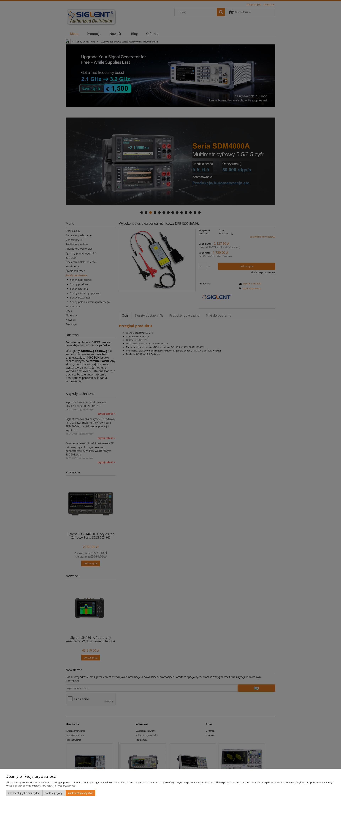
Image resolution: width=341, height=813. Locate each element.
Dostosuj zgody (54, 793)
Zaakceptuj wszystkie (80, 793)
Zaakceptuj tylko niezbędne (24, 793)
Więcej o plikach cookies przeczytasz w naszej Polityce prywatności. (41, 785)
